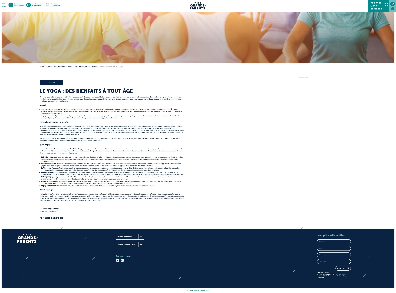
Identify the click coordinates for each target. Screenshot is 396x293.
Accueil (42, 66)
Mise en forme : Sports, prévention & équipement (80, 66)
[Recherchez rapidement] (47, 5)
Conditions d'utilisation (334, 276)
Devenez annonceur (124, 237)
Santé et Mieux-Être (54, 66)
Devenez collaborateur (126, 244)
